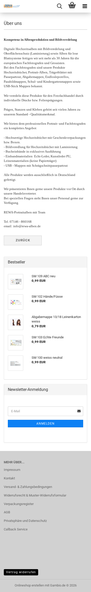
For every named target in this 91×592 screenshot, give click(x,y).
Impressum (12, 470)
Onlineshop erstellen (29, 585)
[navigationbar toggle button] (84, 6)
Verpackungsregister (19, 504)
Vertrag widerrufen (21, 572)
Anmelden (45, 423)
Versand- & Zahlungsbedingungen (28, 487)
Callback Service (16, 529)
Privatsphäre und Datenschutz (25, 521)
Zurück (23, 240)
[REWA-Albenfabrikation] (10, 6)
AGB (7, 512)
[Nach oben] (77, 584)
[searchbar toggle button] (59, 6)
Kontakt (9, 478)
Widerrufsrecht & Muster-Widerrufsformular (35, 495)
